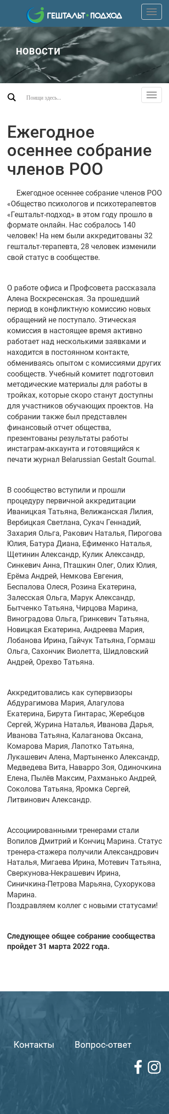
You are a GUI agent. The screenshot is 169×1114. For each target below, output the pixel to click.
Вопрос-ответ (103, 1044)
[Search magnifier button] (11, 97)
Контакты (34, 1044)
